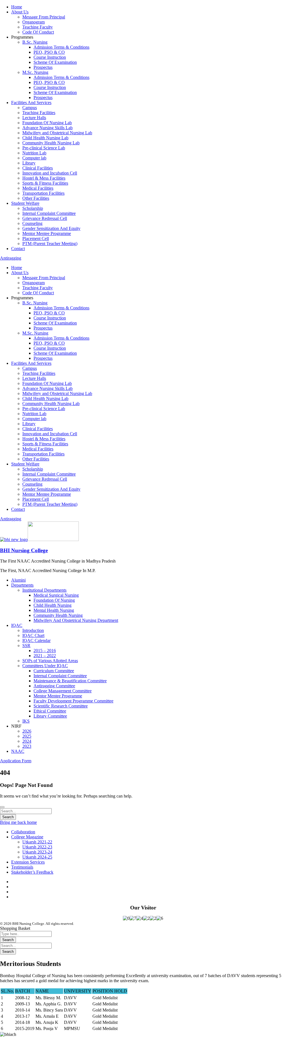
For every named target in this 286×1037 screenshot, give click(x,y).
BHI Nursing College (24, 550)
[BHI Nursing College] (14, 539)
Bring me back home (18, 822)
